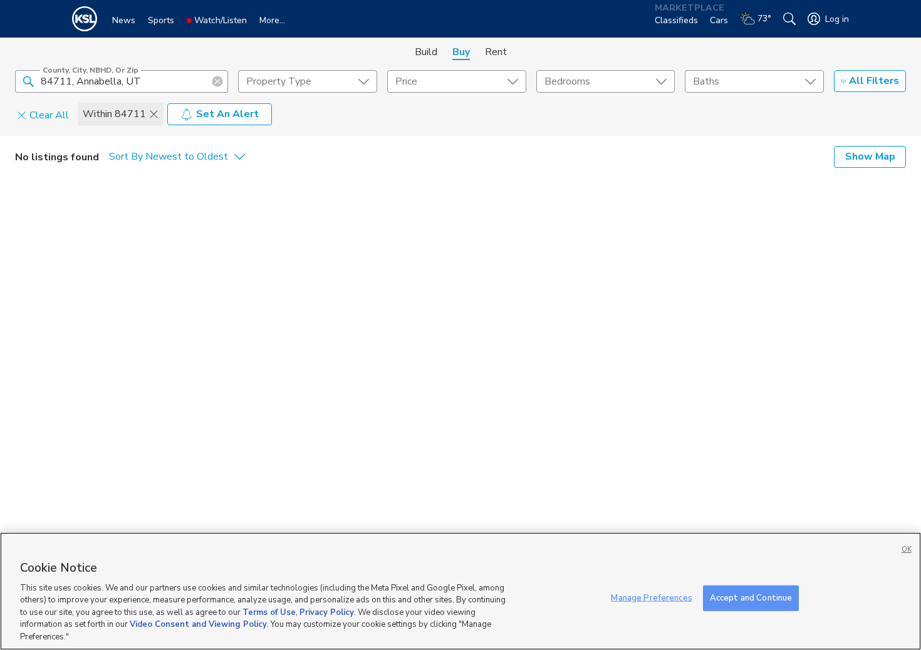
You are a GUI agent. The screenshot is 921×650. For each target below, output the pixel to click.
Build (426, 52)
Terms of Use (269, 612)
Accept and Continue (751, 597)
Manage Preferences (651, 597)
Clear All (49, 114)
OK (907, 549)
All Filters (874, 81)
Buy (461, 52)
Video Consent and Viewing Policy (198, 625)
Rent (496, 52)
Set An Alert (227, 114)
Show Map (870, 156)
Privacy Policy (326, 612)
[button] (28, 81)
